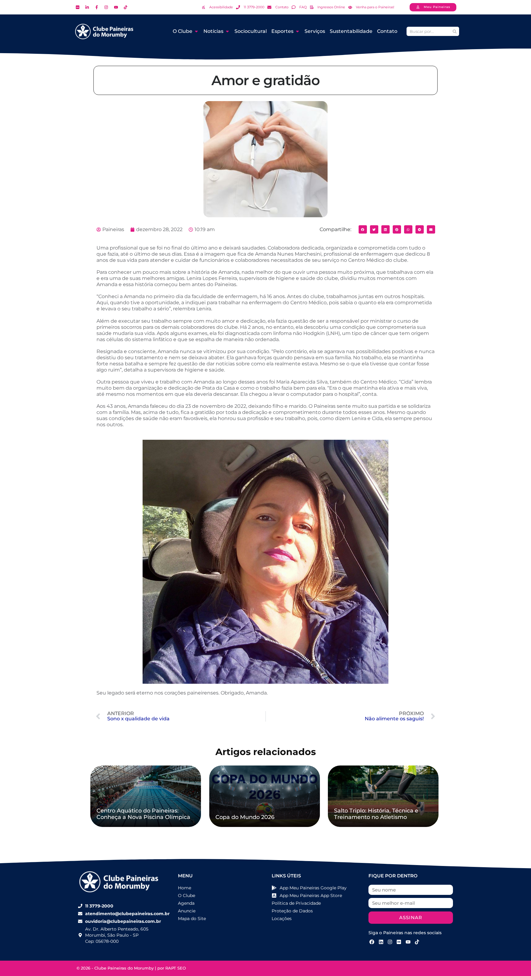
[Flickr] (398, 942)
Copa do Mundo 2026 (244, 817)
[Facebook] (371, 942)
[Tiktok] (417, 942)
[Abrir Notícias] (227, 31)
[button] (363, 229)
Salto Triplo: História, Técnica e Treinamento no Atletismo (376, 814)
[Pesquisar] (454, 31)
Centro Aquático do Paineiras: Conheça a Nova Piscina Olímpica (143, 814)
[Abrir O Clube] (196, 31)
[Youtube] (408, 942)
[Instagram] (390, 942)
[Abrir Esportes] (297, 31)
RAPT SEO (175, 968)
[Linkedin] (380, 942)
